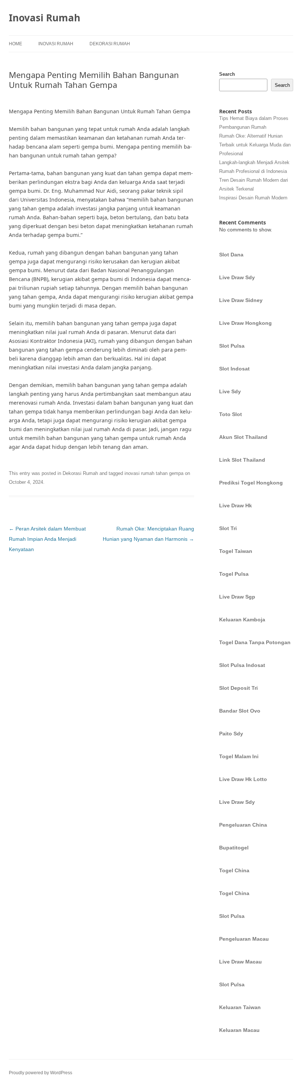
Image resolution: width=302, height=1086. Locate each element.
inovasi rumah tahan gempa (153, 473)
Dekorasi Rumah (109, 43)
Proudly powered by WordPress (40, 1072)
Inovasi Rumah (44, 17)
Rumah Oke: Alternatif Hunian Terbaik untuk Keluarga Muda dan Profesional (255, 144)
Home (15, 43)
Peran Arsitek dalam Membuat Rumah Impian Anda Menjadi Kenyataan (47, 539)
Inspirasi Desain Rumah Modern (253, 197)
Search (227, 74)
